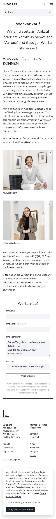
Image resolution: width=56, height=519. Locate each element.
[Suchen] (44, 4)
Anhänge (10, 361)
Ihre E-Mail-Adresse (15, 324)
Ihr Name (10, 311)
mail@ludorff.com (11, 437)
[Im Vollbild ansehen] (49, 153)
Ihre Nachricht (13, 337)
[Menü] (51, 4)
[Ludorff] (10, 4)
